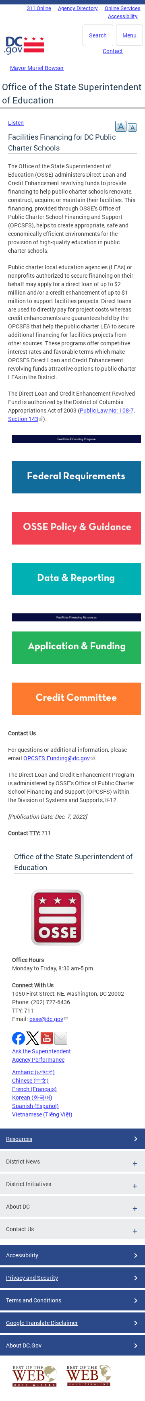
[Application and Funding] (76, 666)
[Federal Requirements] (76, 495)
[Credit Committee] (76, 716)
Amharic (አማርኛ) (33, 1072)
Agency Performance (38, 1059)
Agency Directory (78, 8)
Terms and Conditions (33, 1300)
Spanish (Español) (35, 1106)
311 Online (39, 8)
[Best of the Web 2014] (34, 1387)
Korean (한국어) (32, 1097)
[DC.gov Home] (24, 53)
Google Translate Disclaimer (42, 1323)
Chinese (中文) (30, 1080)
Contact (113, 51)
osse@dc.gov (46, 1019)
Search (98, 35)
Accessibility (123, 16)
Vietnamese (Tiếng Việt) (42, 1114)
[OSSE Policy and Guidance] (76, 546)
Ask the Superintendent (41, 1051)
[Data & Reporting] (76, 597)
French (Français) (34, 1089)
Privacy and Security (32, 1277)
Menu (129, 35)
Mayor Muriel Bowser (37, 68)
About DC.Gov (23, 1345)
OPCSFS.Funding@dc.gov (56, 758)
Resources (19, 1139)
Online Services (123, 8)
